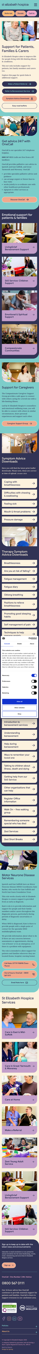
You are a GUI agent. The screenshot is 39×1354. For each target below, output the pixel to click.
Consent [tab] (7, 643)
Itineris (9, 1347)
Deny (19, 714)
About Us (5, 1331)
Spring (11, 1349)
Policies (5, 1326)
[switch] (34, 681)
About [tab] (32, 643)
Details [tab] (19, 643)
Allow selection (19, 707)
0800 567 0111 (13, 1283)
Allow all (19, 701)
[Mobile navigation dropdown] (34, 1326)
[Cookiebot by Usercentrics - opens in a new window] (28, 638)
